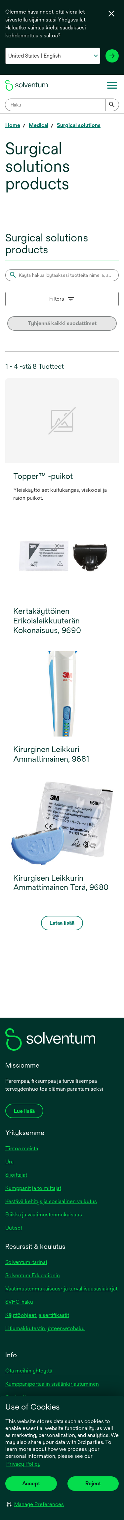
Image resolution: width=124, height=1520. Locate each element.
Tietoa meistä (21, 1148)
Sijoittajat (16, 1175)
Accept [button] (31, 1483)
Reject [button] (93, 1483)
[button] (35, 1504)
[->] (112, 56)
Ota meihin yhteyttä (28, 1371)
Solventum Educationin (32, 1275)
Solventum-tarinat (26, 1262)
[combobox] (62, 105)
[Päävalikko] (112, 85)
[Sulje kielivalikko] (111, 13)
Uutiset (13, 1228)
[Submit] (112, 105)
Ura (9, 1162)
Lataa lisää (62, 923)
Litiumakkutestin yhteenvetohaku (45, 1328)
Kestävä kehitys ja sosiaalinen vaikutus (51, 1201)
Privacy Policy (23, 1464)
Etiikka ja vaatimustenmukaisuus (43, 1214)
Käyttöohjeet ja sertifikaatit (37, 1315)
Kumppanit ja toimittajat (33, 1188)
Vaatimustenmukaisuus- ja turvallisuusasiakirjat (61, 1289)
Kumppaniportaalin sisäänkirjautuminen (52, 1384)
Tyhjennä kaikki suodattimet (62, 323)
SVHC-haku (19, 1302)
